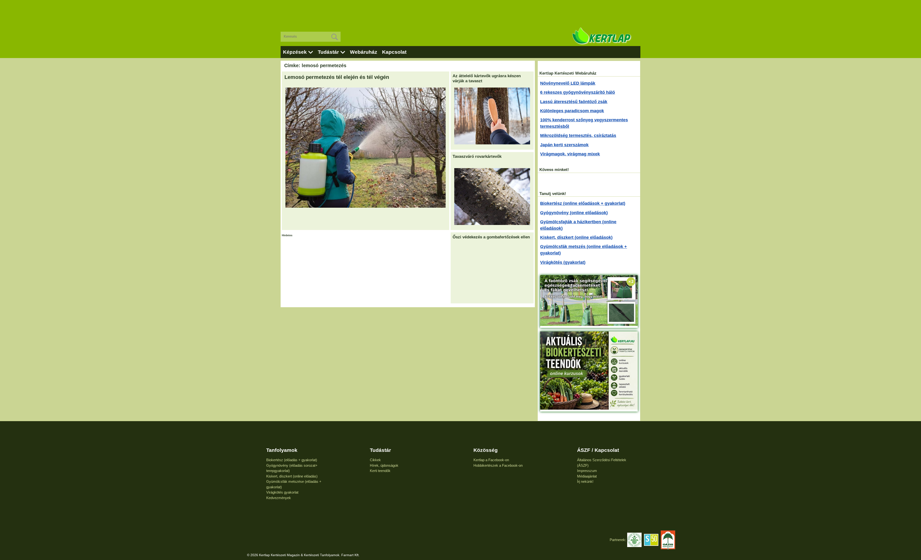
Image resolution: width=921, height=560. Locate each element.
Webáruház (363, 52)
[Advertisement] (460, 12)
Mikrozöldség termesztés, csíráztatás (578, 135)
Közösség (485, 450)
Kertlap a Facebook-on (491, 460)
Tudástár (328, 52)
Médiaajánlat (587, 476)
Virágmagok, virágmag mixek (570, 154)
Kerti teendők (380, 471)
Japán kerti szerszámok (564, 144)
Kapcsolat (394, 52)
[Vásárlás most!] (589, 324)
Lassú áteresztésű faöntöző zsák (573, 101)
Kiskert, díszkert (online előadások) (576, 237)
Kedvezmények (278, 498)
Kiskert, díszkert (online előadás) (292, 476)
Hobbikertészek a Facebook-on (498, 465)
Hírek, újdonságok (384, 465)
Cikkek (375, 460)
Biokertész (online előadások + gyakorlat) (582, 203)
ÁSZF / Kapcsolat (598, 450)
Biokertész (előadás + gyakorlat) (291, 460)
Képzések (295, 52)
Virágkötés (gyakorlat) (562, 262)
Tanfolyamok (281, 450)
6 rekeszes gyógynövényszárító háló (577, 92)
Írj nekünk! (585, 481)
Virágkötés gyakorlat (282, 492)
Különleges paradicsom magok (572, 110)
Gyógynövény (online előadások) (574, 212)
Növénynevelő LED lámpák (567, 83)
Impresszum (587, 471)
